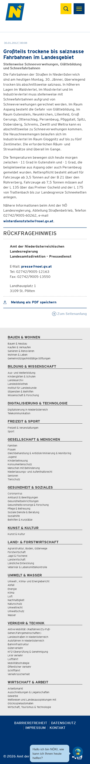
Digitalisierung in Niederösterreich (28, 409)
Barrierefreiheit (30, 723)
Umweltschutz (16, 611)
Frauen (12, 449)
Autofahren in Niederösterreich (26, 640)
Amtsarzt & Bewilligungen (23, 497)
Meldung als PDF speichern (33, 302)
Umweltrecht (15, 607)
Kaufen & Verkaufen (19, 347)
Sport (11, 431)
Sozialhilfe (14, 516)
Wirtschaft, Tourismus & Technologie (29, 707)
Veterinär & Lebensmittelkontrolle (27, 567)
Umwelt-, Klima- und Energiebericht (28, 581)
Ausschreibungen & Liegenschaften (28, 692)
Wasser (12, 615)
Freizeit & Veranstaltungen (23, 427)
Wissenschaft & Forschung (23, 395)
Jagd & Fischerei (17, 555)
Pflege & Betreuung (19, 508)
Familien (12, 445)
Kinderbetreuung (18, 460)
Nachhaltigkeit (16, 600)
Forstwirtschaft (17, 552)
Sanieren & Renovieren (21, 351)
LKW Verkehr (15, 655)
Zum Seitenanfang (71, 314)
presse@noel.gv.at (36, 266)
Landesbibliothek (18, 383)
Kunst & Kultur (16, 534)
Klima (11, 592)
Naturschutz (15, 603)
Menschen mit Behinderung (24, 468)
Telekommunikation (19, 413)
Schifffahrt (14, 670)
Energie (12, 589)
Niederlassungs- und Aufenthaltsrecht (30, 471)
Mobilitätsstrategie (18, 663)
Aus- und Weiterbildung (21, 372)
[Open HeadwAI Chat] (78, 752)
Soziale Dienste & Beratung (23, 512)
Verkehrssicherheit (19, 674)
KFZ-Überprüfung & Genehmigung (28, 651)
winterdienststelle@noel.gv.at (28, 221)
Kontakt (58, 728)
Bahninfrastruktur (18, 644)
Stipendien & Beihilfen (20, 391)
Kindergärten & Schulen (22, 376)
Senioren (13, 475)
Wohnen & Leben (18, 354)
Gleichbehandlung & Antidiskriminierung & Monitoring (39, 453)
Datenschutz (63, 723)
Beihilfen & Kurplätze (20, 519)
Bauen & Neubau (17, 343)
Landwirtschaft (16, 559)
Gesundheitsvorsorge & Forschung (28, 504)
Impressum (35, 728)
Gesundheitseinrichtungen (23, 501)
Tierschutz (14, 479)
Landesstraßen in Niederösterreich (28, 636)
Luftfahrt (13, 659)
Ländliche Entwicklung (21, 563)
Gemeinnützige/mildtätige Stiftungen (29, 358)
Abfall (11, 585)
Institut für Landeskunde (22, 387)
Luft (10, 596)
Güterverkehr (15, 648)
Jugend (12, 456)
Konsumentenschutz (20, 464)
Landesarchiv (15, 380)
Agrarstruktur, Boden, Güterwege (27, 548)
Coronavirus (15, 493)
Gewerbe (13, 696)
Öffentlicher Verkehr (19, 666)
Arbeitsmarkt (15, 688)
